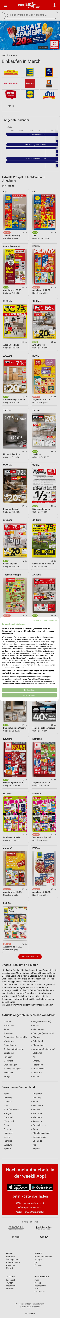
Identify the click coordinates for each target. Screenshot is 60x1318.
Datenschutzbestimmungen (45, 620)
